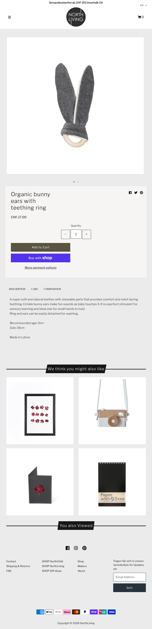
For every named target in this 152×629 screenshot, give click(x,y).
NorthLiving (87, 623)
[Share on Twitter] (136, 193)
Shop (81, 561)
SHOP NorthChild (52, 561)
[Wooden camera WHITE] (112, 410)
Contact (11, 561)
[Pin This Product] (141, 193)
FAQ (8, 570)
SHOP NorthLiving (53, 566)
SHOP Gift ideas (52, 570)
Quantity (76, 225)
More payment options (41, 267)
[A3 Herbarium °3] (40, 410)
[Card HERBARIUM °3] (40, 481)
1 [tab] (74, 182)
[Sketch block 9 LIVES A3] (112, 481)
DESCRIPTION (17, 289)
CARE (34, 289)
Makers (82, 566)
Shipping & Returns (18, 566)
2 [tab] (78, 182)
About (81, 570)
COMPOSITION (52, 289)
